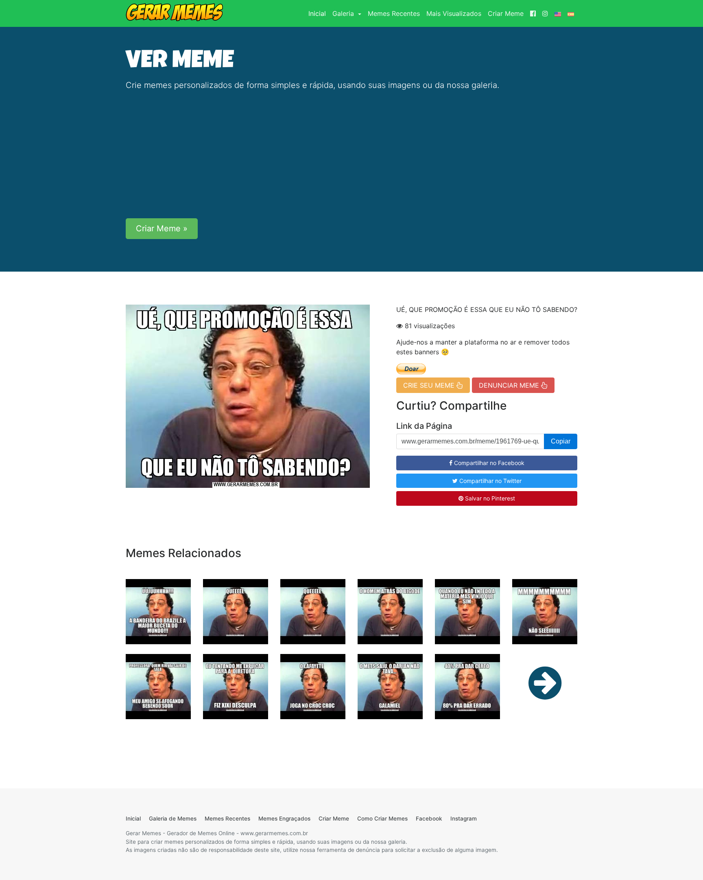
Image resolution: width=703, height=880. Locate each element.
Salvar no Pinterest (489, 498)
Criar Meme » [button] (162, 228)
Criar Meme (506, 13)
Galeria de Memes (172, 818)
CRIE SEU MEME (429, 385)
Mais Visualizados (453, 13)
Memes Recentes (394, 13)
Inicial (318, 13)
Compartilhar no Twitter (490, 480)
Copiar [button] (560, 441)
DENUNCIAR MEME (510, 385)
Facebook (429, 818)
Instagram (463, 818)
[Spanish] (570, 13)
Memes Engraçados (284, 818)
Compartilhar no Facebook (488, 462)
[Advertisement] (351, 155)
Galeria (344, 13)
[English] (557, 13)
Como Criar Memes (382, 818)
